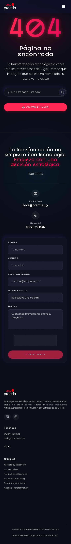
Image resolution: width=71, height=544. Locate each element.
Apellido (13, 258)
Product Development (15, 474)
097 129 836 (35, 227)
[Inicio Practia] (10, 392)
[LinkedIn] (7, 417)
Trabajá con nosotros (14, 438)
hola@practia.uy (35, 205)
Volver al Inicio (37, 107)
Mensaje (12, 307)
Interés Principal (18, 291)
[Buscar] (62, 92)
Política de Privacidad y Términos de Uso (35, 530)
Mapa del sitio (21, 536)
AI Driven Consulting (14, 478)
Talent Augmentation (15, 483)
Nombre (12, 243)
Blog (7, 447)
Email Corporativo (19, 274)
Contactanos (35, 354)
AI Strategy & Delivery (15, 465)
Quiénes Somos (12, 434)
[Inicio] (10, 6)
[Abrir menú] (63, 6)
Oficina (8, 506)
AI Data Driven (11, 469)
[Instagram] (16, 417)
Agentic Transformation (16, 488)
